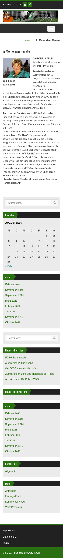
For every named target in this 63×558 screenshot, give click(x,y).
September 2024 (14, 295)
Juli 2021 (10, 311)
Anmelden (10, 490)
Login (6, 543)
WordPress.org (13, 507)
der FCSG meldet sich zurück (21, 368)
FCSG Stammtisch (15, 357)
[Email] (25, 4)
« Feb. (8, 266)
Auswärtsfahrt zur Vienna (19, 363)
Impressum (9, 530)
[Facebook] (30, 4)
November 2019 (14, 317)
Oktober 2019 (12, 322)
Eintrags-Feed (13, 496)
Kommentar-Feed (15, 501)
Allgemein (10, 471)
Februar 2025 (12, 284)
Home (26, 40)
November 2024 (14, 289)
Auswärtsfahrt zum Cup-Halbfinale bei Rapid (29, 373)
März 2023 (11, 300)
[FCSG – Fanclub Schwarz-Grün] (30, 15)
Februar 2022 (12, 306)
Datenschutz (9, 536)
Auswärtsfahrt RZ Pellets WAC (22, 379)
